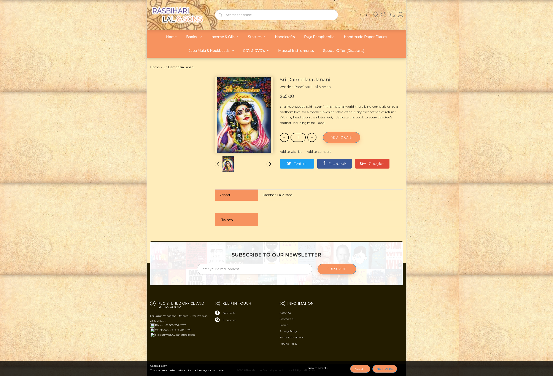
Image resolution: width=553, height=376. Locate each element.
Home (155, 67)
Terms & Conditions (292, 337)
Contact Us (286, 318)
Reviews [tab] (227, 219)
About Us (285, 312)
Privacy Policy (288, 331)
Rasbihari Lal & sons (312, 87)
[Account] (400, 14)
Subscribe (336, 269)
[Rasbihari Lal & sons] (179, 14)
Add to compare (319, 152)
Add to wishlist (291, 152)
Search (284, 325)
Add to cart (342, 137)
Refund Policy (288, 343)
